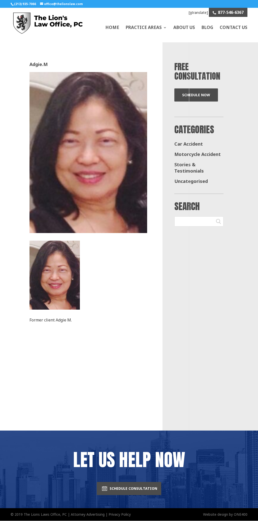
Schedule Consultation (133, 488)
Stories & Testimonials (189, 167)
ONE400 (240, 514)
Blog (207, 27)
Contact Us (233, 27)
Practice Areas (144, 27)
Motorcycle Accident (197, 154)
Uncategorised (191, 181)
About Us (184, 27)
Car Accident (188, 144)
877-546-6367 (231, 12)
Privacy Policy (120, 514)
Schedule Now (196, 94)
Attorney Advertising (88, 514)
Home (112, 27)
